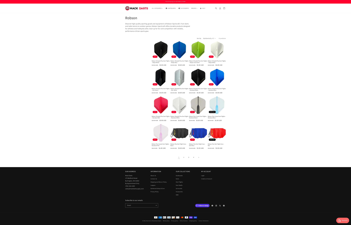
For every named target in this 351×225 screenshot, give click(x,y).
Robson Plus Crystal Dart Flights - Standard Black (198, 117)
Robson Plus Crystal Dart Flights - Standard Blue (217, 117)
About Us (153, 175)
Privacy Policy (154, 191)
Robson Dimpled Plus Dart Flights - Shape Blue (179, 61)
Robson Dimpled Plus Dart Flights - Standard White (179, 117)
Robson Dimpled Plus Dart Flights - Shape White (217, 61)
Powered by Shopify (156, 220)
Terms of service (183, 220)
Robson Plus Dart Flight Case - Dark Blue (197, 144)
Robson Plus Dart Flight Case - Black (178, 144)
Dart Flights (179, 182)
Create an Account (206, 179)
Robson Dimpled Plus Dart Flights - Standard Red (161, 117)
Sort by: (199, 38)
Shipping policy (193, 220)
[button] (216, 8)
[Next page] (199, 157)
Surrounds (179, 188)
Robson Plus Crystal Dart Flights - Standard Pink (161, 144)
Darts (177, 179)
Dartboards (179, 175)
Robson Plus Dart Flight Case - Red (216, 144)
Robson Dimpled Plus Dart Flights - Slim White (179, 89)
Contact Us (154, 179)
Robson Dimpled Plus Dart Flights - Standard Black (198, 89)
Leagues (153, 185)
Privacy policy (174, 220)
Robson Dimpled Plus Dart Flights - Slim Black (161, 89)
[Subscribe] (156, 205)
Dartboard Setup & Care (158, 188)
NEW (177, 195)
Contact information (203, 220)
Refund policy (166, 220)
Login (202, 175)
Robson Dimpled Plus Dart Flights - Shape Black (161, 61)
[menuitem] (157, 8)
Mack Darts (149, 220)
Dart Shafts (179, 185)
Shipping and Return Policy (159, 182)
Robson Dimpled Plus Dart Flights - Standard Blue (217, 89)
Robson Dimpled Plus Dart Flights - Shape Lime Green (198, 61)
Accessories (179, 191)
